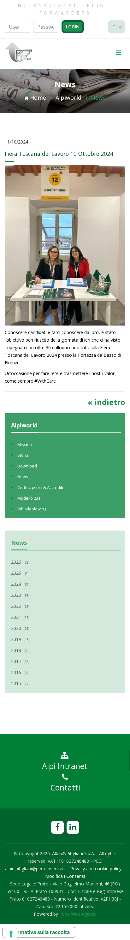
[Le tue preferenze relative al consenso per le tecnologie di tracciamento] (11, 934)
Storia (23, 455)
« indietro (106, 402)
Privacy (77, 869)
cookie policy (108, 869)
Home (38, 97)
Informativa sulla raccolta (39, 932)
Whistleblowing (31, 509)
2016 (20, 672)
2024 (20, 584)
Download (27, 466)
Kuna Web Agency (77, 914)
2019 (20, 639)
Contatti (65, 787)
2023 (20, 595)
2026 (20, 562)
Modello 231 (28, 498)
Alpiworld (68, 97)
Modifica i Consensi (65, 876)
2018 (20, 650)
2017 (20, 661)
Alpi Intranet (64, 766)
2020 (20, 628)
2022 (20, 606)
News (98, 97)
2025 (20, 573)
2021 (20, 617)
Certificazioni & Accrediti (40, 487)
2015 (20, 683)
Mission (24, 444)
